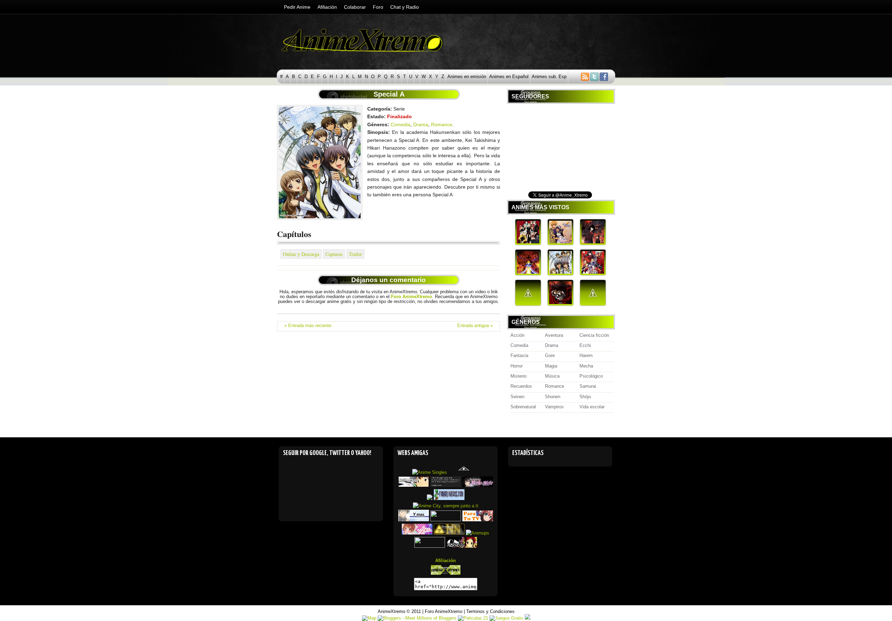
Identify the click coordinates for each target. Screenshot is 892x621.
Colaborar (355, 7)
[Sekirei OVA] (528, 304)
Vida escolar (592, 406)
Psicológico (591, 376)
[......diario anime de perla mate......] (477, 485)
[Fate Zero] (528, 273)
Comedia (400, 124)
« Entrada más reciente (307, 325)
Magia (551, 366)
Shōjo (585, 396)
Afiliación (327, 7)
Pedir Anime (297, 7)
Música (552, 376)
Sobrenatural (523, 406)
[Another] (593, 243)
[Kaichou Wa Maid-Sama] (560, 243)
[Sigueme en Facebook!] (606, 79)
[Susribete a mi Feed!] (579, 79)
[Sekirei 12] (593, 304)
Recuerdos (521, 386)
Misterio (518, 376)
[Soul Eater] (528, 243)
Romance (441, 124)
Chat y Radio (404, 7)
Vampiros (554, 406)
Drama (420, 124)
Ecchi (585, 345)
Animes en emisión (466, 76)
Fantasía (519, 355)
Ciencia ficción (594, 335)
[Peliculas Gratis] (527, 618)
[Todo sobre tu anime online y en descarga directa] (445, 573)
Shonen (552, 396)
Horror (516, 366)
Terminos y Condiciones (490, 611)
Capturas (334, 254)
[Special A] (560, 273)
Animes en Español (509, 76)
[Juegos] (449, 498)
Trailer (355, 254)
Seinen (517, 396)
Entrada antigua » (475, 325)
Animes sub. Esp (549, 76)
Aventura (554, 335)
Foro (378, 7)
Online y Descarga (301, 254)
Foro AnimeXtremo (443, 611)
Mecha (586, 366)
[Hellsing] (560, 304)
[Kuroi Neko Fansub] (417, 533)
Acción (517, 335)
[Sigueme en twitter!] (594, 79)
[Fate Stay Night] (593, 273)
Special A (389, 94)
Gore (550, 355)
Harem (586, 355)
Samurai (587, 386)
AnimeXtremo (391, 611)
